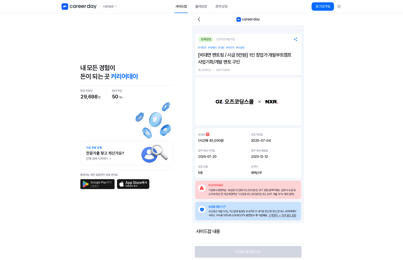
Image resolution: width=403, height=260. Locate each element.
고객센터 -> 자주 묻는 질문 (282, 215)
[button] (323, 6)
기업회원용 (108, 6)
